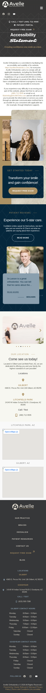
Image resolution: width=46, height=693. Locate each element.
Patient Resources (22, 539)
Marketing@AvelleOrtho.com (14, 96)
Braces (22, 525)
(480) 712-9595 (17, 93)
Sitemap (31, 687)
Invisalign (22, 532)
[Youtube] (14, 14)
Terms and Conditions (20, 689)
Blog (22, 560)
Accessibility (36, 689)
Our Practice (22, 518)
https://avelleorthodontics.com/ (17, 67)
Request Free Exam (20, 553)
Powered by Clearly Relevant (15, 687)
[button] (41, 8)
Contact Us (22, 546)
